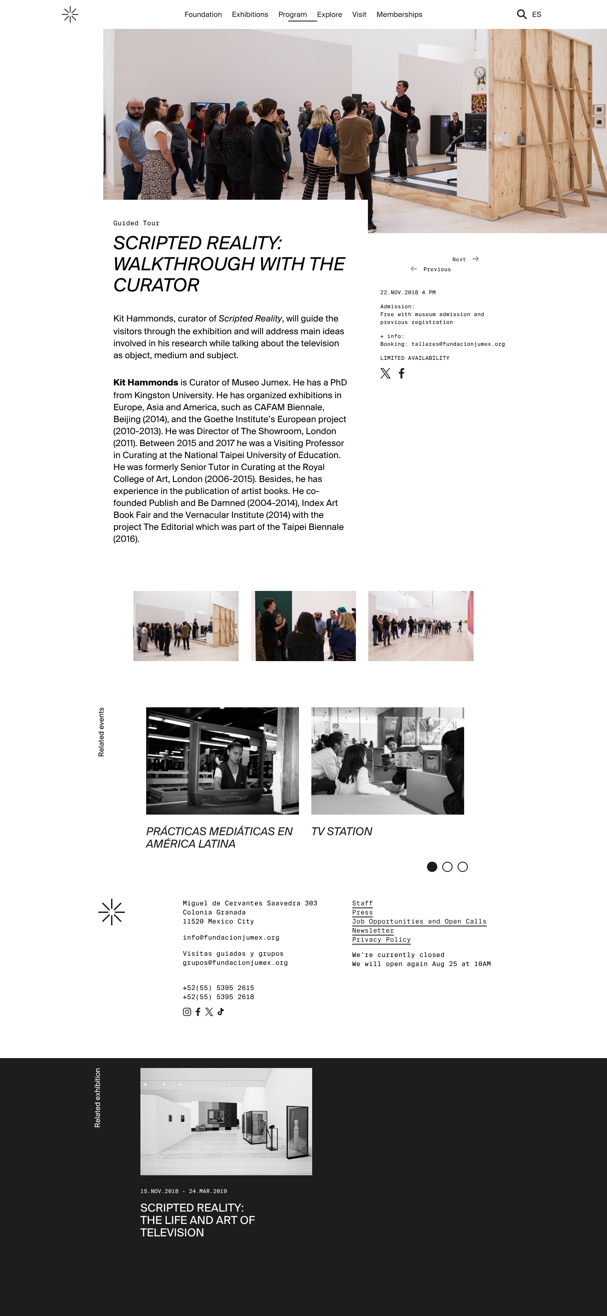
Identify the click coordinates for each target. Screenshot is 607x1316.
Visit (359, 14)
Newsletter (373, 930)
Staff (362, 903)
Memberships (399, 14)
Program (292, 14)
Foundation (203, 14)
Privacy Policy (381, 939)
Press (362, 912)
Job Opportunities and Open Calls (419, 921)
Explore (329, 14)
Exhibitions (250, 14)
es (536, 14)
